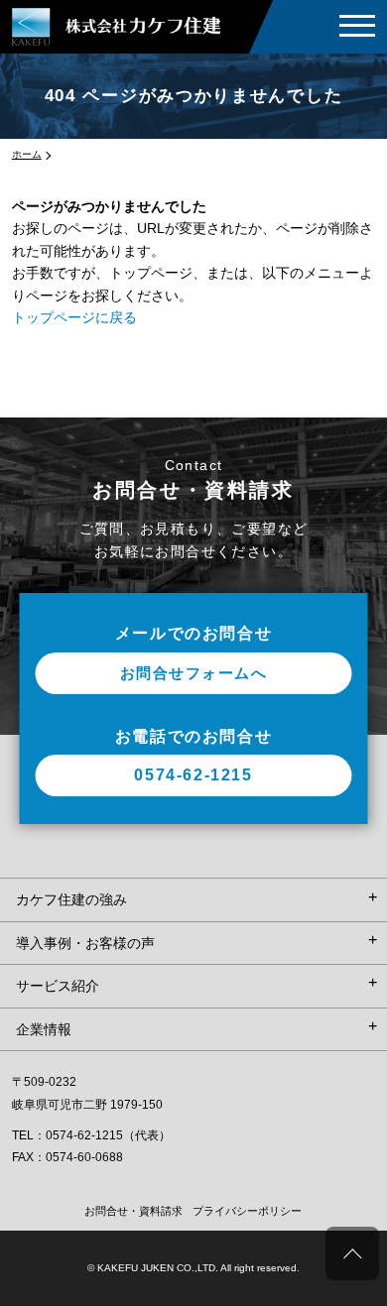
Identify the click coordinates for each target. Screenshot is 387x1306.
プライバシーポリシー (247, 1211)
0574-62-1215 (193, 775)
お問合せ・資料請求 (133, 1211)
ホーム (27, 154)
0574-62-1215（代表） (108, 1135)
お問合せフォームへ (194, 672)
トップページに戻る (74, 317)
